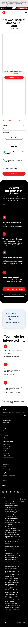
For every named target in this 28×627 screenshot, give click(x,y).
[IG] (3, 12)
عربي (17, 12)
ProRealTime (6, 455)
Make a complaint (7, 469)
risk (8, 518)
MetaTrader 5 (6, 451)
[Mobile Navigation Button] (26, 12)
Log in (14, 8)
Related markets (20, 120)
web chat (22, 412)
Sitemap (4, 466)
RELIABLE (20, 81)
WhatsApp (4, 415)
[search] (23, 12)
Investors (5, 435)
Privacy (4, 478)
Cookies (4, 480)
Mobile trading (6, 446)
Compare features (7, 457)
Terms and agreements (8, 475)
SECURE (13, 81)
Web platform (6, 444)
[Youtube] (15, 492)
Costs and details (8, 120)
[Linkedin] (3, 492)
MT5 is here (11, 313)
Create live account (22, 8)
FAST (8, 81)
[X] (7, 492)
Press (3, 437)
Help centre (5, 464)
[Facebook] (11, 492)
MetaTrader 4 (6, 453)
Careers (4, 433)
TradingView (6, 448)
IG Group (5, 430)
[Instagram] (18, 492)
